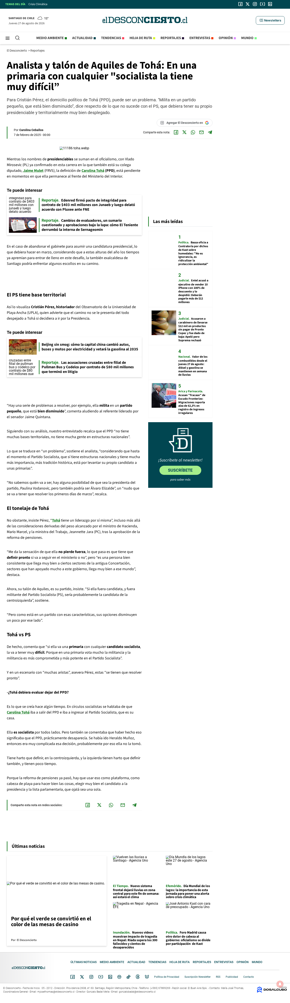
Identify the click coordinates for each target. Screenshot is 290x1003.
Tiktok (128, 977)
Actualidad (82, 38)
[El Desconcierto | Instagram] (255, 4)
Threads (138, 976)
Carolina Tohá (18, 712)
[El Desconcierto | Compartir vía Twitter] (184, 132)
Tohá (56, 520)
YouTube (101, 976)
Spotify (119, 977)
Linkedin (110, 977)
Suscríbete (180, 470)
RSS (218, 976)
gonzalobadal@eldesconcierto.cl (137, 991)
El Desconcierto (17, 50)
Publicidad (232, 976)
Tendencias (111, 38)
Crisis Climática (37, 4)
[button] (270, 20)
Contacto (248, 976)
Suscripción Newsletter (197, 976)
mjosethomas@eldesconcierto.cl (56, 991)
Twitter (82, 977)
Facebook (72, 977)
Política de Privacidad (166, 976)
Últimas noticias (83, 962)
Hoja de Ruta (141, 38)
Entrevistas (199, 38)
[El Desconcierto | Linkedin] (270, 4)
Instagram (91, 977)
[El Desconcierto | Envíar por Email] (201, 132)
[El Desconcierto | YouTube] (262, 4)
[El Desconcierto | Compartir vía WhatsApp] (193, 132)
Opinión (226, 38)
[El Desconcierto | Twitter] (248, 4)
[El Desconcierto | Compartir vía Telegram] (210, 132)
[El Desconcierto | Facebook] (240, 4)
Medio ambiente (50, 38)
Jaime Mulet (33, 170)
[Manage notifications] (280, 984)
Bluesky (147, 977)
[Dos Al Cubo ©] (272, 992)
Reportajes (170, 38)
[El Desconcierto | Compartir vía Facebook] (176, 132)
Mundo (247, 38)
